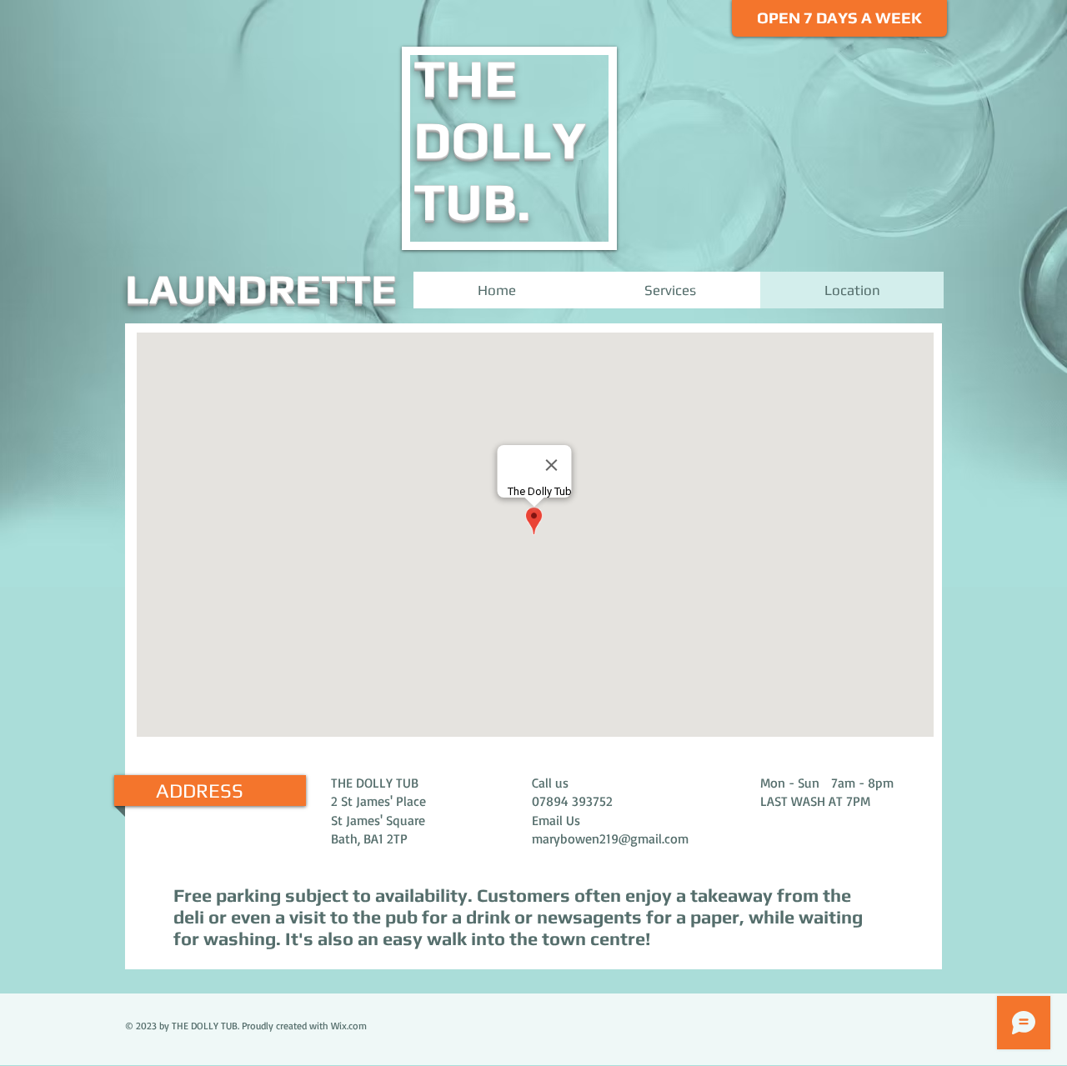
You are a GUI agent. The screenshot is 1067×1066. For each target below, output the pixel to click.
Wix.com (349, 1025)
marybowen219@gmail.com (610, 838)
